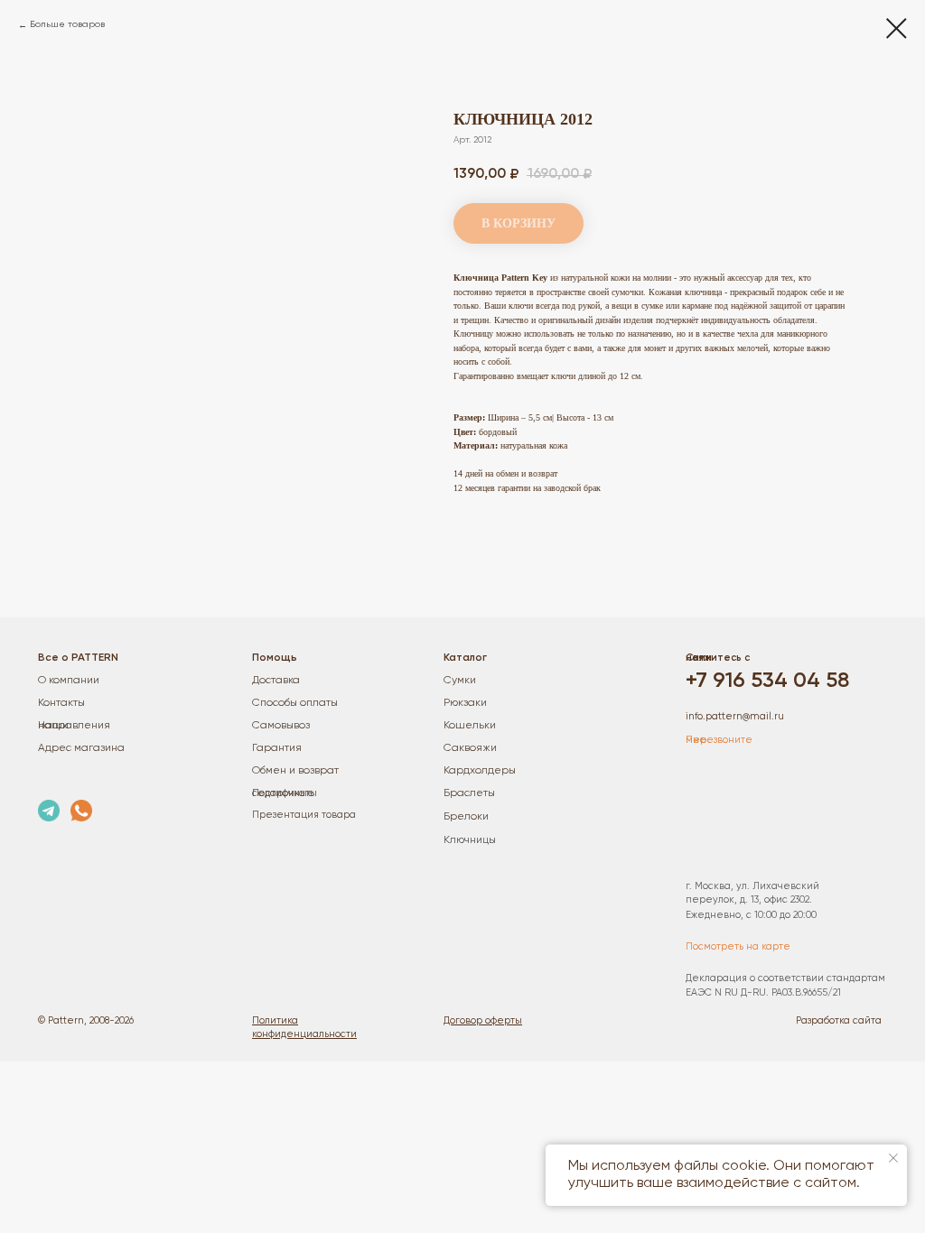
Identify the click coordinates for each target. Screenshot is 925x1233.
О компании (68, 680)
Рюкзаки (465, 703)
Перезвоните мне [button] (719, 740)
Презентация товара (304, 815)
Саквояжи (470, 748)
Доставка (276, 680)
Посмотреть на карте (738, 946)
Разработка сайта (839, 1020)
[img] (49, 810)
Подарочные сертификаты (284, 793)
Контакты (61, 703)
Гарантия (277, 748)
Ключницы (470, 840)
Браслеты (469, 793)
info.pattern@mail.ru (735, 716)
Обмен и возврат (295, 770)
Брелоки (466, 816)
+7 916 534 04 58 (767, 680)
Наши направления (74, 725)
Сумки (460, 680)
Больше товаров (67, 24)
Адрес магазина (81, 748)
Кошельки (470, 725)
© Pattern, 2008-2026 (86, 1020)
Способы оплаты (295, 703)
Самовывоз (281, 725)
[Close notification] (893, 1158)
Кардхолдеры (480, 770)
